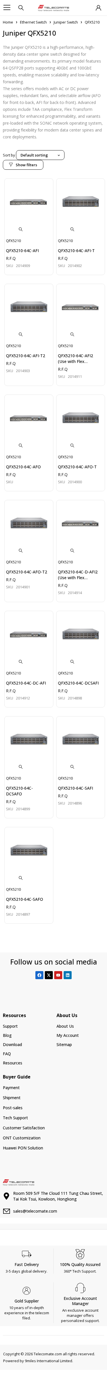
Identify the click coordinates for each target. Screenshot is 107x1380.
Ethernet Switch (33, 22)
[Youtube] (58, 975)
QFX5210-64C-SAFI (75, 788)
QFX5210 (13, 240)
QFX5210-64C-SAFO (24, 899)
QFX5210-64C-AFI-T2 (25, 355)
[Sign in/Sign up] (98, 7)
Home (8, 22)
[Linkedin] (68, 975)
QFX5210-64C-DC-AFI (26, 683)
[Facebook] (39, 975)
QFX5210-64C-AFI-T (76, 250)
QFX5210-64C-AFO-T (77, 466)
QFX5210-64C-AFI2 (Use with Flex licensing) (75, 361)
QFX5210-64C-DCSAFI (78, 683)
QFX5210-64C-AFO (23, 466)
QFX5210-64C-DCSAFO (19, 791)
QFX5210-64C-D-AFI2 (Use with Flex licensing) (78, 577)
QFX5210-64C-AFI (22, 250)
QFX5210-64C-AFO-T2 (26, 572)
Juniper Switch (66, 22)
